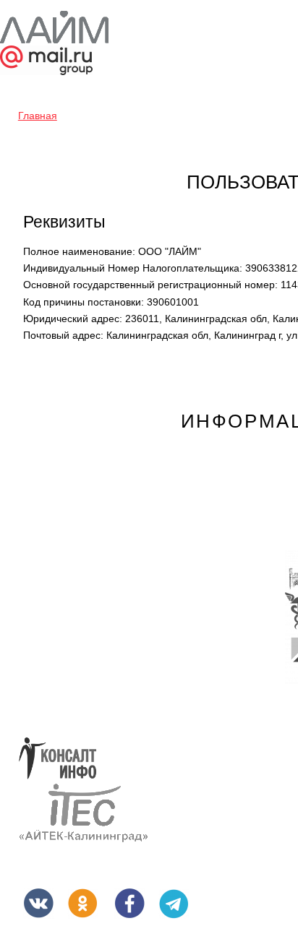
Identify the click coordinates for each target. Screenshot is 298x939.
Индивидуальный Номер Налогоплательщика (132, 268)
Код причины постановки (83, 302)
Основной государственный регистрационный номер (150, 284)
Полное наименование (79, 251)
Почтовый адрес (63, 335)
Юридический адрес (72, 318)
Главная (37, 115)
